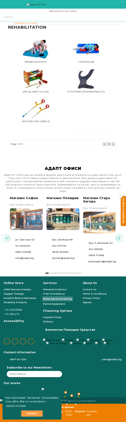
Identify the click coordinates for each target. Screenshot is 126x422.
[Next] (120, 238)
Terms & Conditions (95, 293)
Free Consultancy (54, 293)
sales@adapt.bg (112, 359)
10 (70, 273)
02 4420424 (22, 245)
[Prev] (5, 238)
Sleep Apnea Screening (57, 298)
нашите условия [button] (16, 405)
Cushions (86, 62)
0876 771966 (96, 255)
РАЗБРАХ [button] (32, 413)
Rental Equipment (54, 304)
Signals (87, 302)
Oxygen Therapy (14, 293)
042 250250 (96, 249)
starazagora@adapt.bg (102, 261)
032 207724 (59, 245)
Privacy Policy (91, 298)
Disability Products (15, 302)
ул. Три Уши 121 (25, 239)
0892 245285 (23, 252)
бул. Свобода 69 (62, 239)
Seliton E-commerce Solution (82, 401)
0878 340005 (60, 252)
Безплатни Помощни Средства (70, 329)
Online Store (14, 283)
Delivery (48, 321)
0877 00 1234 (18, 359)
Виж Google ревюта (21, 204)
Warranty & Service (54, 289)
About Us (90, 283)
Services (50, 283)
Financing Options (57, 311)
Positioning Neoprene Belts (86, 91)
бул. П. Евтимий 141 (101, 243)
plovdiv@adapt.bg (63, 258)
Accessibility (14, 321)
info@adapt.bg (24, 258)
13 (77, 273)
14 (80, 273)
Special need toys (36, 91)
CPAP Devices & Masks (17, 289)
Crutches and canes (36, 121)
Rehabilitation (35, 62)
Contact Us (89, 289)
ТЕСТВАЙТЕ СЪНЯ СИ (123, 211)
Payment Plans (52, 317)
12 (75, 273)
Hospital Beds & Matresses (20, 298)
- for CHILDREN (13, 309)
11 (72, 273)
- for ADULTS (12, 314)
